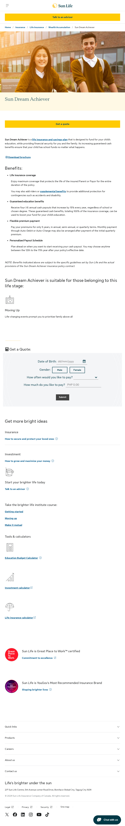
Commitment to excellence (37, 658)
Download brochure (18, 157)
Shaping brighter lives (35, 689)
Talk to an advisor (15, 489)
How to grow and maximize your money (27, 461)
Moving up (11, 518)
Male (59, 370)
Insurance (20, 27)
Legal (7, 807)
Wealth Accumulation (59, 27)
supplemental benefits (53, 191)
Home (8, 27)
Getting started (14, 511)
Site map (65, 807)
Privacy (25, 807)
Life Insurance (37, 27)
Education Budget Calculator (21, 558)
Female (77, 370)
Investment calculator (17, 588)
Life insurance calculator (19, 617)
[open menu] (7, 5)
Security (45, 807)
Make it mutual (13, 525)
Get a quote (62, 124)
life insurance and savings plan (50, 139)
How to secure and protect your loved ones (29, 439)
